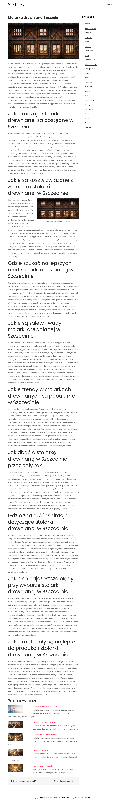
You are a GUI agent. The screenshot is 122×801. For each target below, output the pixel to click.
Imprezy (88, 46)
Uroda (87, 114)
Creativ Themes (84, 797)
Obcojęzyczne (91, 69)
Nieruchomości (91, 64)
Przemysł (88, 82)
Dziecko (88, 33)
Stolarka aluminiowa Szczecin (45, 707)
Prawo (87, 78)
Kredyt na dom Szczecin (43, 766)
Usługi (87, 118)
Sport (87, 96)
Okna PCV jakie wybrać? (64, 781)
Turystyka (89, 109)
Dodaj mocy (16, 4)
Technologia (90, 100)
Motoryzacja (90, 60)
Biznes (87, 24)
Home (109, 5)
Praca (87, 73)
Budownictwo (90, 28)
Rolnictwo (89, 87)
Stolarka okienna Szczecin (43, 750)
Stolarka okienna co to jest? (24, 781)
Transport (89, 105)
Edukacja (88, 37)
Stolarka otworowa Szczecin (44, 722)
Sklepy (87, 91)
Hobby (87, 42)
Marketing (89, 51)
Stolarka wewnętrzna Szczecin (45, 735)
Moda (87, 55)
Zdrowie (88, 127)
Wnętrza (88, 123)
